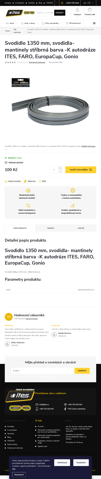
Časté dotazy (12, 444)
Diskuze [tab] (81, 228)
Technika (31, 3)
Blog (40, 3)
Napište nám (42, 446)
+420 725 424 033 (75, 404)
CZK (89, 3)
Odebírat (82, 371)
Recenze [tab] (50, 228)
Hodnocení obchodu (15, 448)
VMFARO (49, 3)
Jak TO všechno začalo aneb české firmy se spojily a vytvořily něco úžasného (79, 428)
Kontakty (8, 3)
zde (13, 468)
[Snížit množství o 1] (60, 171)
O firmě (40, 427)
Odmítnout (62, 462)
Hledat (60, 12)
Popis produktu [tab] (20, 228)
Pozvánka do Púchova (74, 442)
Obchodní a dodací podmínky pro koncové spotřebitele (49, 431)
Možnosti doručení (16, 162)
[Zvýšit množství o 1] (60, 168)
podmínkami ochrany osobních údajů (48, 377)
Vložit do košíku (79, 169)
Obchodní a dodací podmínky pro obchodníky (49, 436)
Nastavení (19, 474)
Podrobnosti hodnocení (37, 62)
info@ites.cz (44, 404)
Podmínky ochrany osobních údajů (48, 442)
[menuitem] (12, 23)
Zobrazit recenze (32, 319)
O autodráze (19, 3)
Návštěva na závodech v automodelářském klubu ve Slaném (76, 436)
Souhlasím (81, 462)
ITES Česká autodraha (76, 409)
